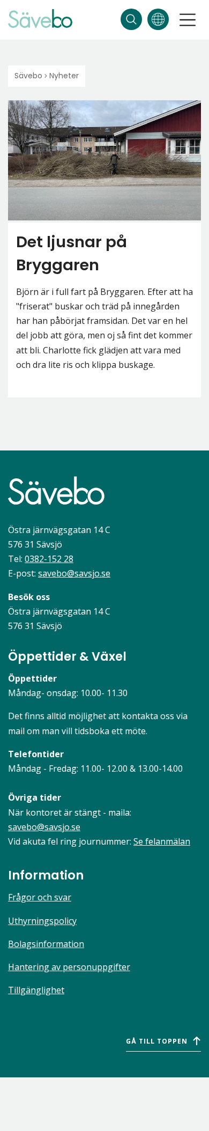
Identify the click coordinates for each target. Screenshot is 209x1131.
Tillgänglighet (36, 990)
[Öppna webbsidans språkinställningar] (158, 19)
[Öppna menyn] (187, 19)
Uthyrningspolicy (42, 921)
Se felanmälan (161, 841)
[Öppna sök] (131, 19)
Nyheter (64, 75)
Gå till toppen (157, 1041)
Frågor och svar (39, 897)
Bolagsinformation (46, 944)
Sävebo (28, 75)
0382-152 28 (49, 559)
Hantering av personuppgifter (69, 967)
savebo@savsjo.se (74, 573)
